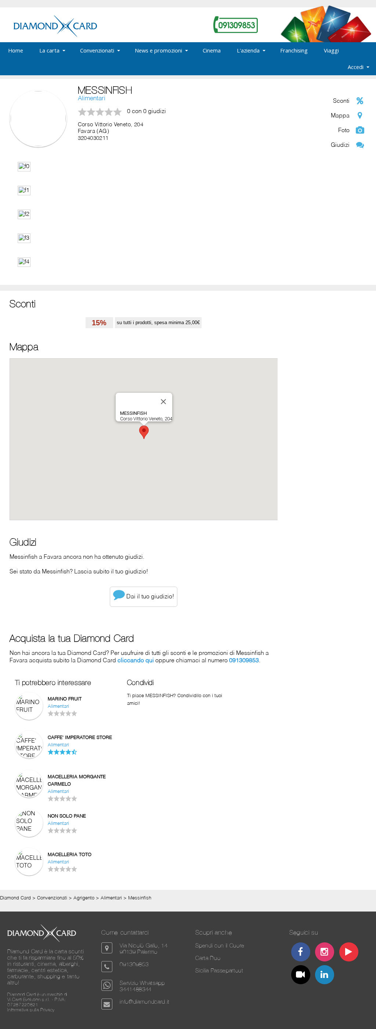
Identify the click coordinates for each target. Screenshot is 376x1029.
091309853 (244, 661)
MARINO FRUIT (65, 699)
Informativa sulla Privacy (31, 1009)
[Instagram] (325, 953)
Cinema (212, 50)
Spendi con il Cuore (220, 945)
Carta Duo (207, 958)
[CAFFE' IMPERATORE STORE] (29, 757)
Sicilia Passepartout (219, 970)
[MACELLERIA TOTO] (29, 866)
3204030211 (93, 138)
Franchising (294, 50)
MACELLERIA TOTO (69, 854)
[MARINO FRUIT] (29, 710)
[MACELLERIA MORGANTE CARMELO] (29, 796)
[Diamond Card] (55, 35)
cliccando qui (136, 661)
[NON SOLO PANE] (29, 829)
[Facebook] (300, 953)
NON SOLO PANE (67, 816)
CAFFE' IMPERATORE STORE (80, 737)
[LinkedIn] (325, 975)
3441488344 (136, 989)
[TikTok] (300, 975)
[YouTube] (348, 953)
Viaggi (331, 50)
